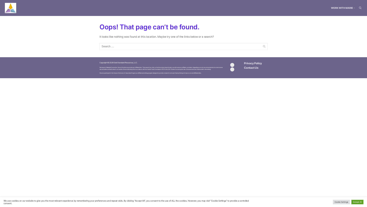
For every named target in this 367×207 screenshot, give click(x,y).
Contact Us (251, 67)
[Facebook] (232, 65)
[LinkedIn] (232, 69)
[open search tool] (360, 8)
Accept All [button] (357, 202)
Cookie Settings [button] (341, 202)
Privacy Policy (253, 63)
